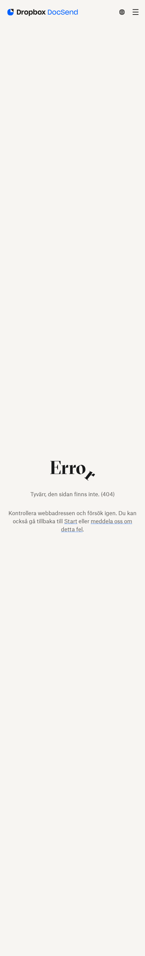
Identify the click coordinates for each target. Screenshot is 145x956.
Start (70, 521)
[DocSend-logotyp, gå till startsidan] (42, 12)
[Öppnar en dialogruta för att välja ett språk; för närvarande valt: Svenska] (122, 12)
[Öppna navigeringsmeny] (135, 12)
